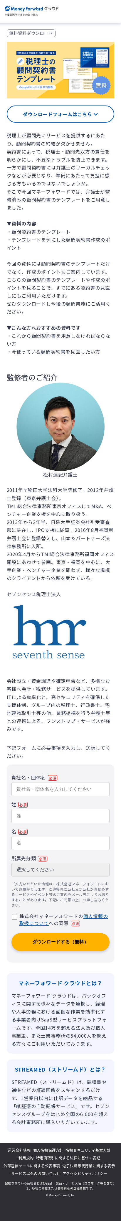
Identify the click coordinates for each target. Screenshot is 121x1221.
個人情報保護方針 (48, 1150)
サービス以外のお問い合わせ (35, 1173)
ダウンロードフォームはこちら (58, 114)
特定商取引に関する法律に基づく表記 (68, 1158)
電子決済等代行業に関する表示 (88, 1166)
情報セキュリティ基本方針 (87, 1150)
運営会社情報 (19, 1150)
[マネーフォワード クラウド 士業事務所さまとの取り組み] (32, 11)
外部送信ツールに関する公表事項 (32, 1166)
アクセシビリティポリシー (85, 1173)
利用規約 (26, 1158)
